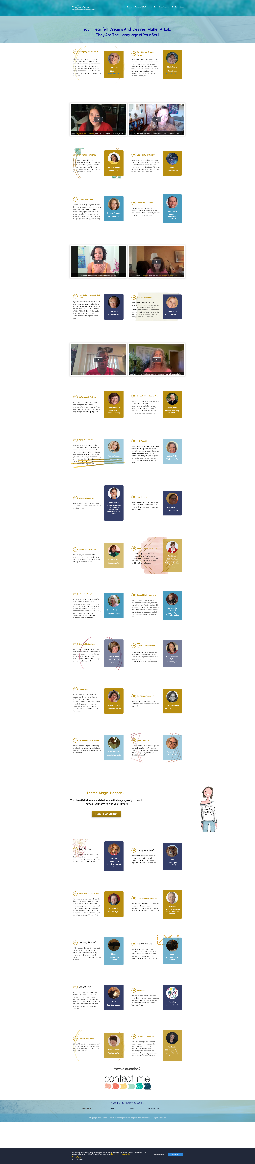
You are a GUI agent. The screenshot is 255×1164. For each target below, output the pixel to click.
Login (182, 7)
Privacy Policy (76, 1157)
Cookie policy (115, 1154)
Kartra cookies (125, 1154)
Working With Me (141, 7)
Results (153, 7)
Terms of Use (85, 1109)
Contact (132, 1108)
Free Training (164, 7)
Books (174, 7)
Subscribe (155, 1108)
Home (129, 7)
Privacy (112, 1109)
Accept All (175, 1154)
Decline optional (159, 1154)
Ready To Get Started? (106, 814)
